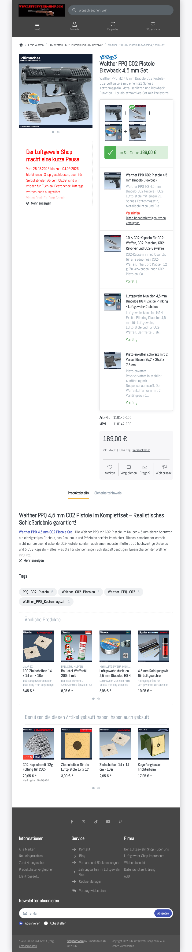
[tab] (78, 493)
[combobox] (121, 10)
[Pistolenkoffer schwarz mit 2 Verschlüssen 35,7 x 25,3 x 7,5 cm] (137, 132)
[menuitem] (38, 592)
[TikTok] (96, 821)
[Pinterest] (120, 821)
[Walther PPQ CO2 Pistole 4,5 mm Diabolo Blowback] (113, 113)
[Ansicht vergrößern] (55, 91)
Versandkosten (141, 450)
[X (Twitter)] (84, 821)
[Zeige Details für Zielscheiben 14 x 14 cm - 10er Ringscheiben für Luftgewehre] (115, 744)
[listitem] (55, 91)
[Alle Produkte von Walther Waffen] (108, 56)
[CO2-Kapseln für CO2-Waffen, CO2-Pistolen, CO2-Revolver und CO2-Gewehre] (137, 113)
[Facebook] (72, 821)
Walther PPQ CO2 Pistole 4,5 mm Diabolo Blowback (146, 177)
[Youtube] (108, 821)
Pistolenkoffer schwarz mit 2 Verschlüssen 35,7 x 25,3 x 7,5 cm (147, 359)
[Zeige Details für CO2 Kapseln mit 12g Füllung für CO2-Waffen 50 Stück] (38, 744)
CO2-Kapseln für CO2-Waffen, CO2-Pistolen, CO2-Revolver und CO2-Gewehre (145, 243)
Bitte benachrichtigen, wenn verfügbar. (146, 220)
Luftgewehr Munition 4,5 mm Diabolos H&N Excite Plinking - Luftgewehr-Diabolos (147, 301)
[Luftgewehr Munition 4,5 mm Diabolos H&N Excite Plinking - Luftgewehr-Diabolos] (113, 132)
